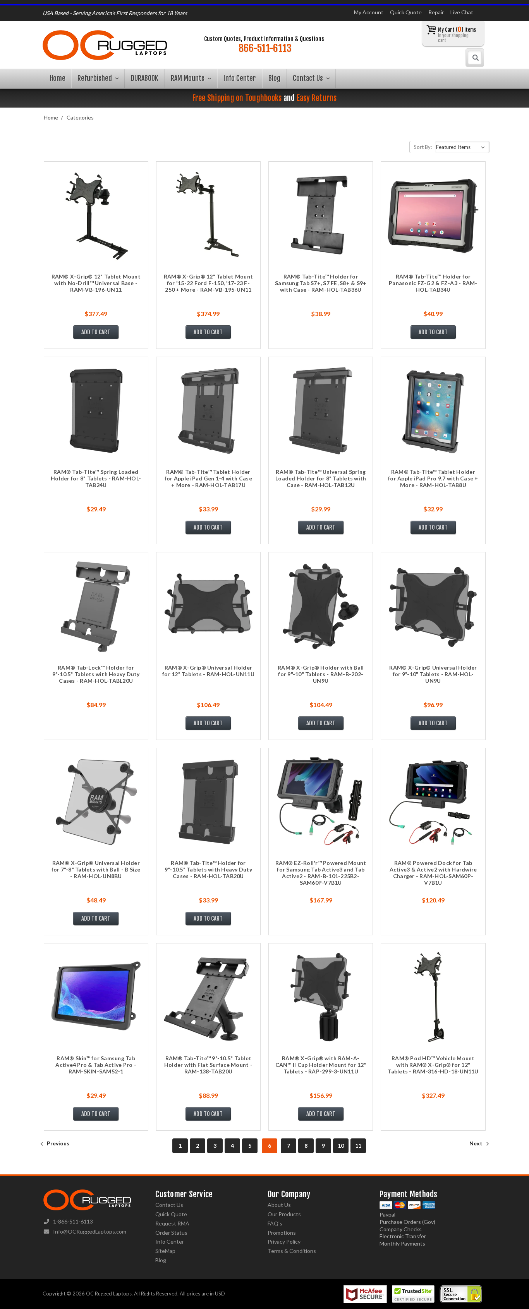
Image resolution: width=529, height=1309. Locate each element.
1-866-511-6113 (73, 1221)
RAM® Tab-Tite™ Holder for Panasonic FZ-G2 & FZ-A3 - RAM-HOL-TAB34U (433, 283)
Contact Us (309, 78)
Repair (436, 12)
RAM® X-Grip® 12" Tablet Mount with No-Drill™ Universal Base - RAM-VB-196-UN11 (96, 283)
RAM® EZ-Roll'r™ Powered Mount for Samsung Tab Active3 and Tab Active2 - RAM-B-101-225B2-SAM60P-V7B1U (320, 873)
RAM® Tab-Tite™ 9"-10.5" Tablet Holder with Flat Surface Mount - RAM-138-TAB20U (208, 1065)
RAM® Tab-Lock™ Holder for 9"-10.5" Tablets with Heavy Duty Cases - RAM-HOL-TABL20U (96, 674)
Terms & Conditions (292, 1250)
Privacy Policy (284, 1241)
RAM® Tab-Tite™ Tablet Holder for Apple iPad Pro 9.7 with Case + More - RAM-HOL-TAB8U (433, 478)
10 (341, 1145)
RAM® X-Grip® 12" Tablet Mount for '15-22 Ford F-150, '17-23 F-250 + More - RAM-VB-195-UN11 (208, 283)
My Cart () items (457, 34)
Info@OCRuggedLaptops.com (89, 1231)
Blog (274, 78)
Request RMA (172, 1223)
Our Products (284, 1214)
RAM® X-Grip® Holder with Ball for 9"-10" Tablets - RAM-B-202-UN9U (321, 674)
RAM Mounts (188, 78)
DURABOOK (144, 78)
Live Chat (461, 12)
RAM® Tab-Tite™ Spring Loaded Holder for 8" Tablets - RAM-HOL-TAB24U (96, 478)
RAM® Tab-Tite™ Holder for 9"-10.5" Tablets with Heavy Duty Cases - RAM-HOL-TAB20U (208, 869)
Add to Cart (95, 332)
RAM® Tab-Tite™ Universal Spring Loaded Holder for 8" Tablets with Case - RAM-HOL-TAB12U (320, 478)
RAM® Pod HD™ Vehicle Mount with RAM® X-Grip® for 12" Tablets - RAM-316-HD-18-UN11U (433, 1065)
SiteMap (165, 1250)
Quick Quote (406, 12)
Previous (57, 1143)
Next (476, 1143)
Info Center (239, 78)
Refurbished (95, 78)
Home (57, 78)
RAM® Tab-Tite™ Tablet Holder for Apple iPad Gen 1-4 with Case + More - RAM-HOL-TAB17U (208, 478)
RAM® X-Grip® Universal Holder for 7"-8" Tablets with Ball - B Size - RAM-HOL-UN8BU (96, 869)
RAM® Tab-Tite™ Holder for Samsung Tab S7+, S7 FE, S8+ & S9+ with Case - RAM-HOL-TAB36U (320, 283)
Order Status (171, 1232)
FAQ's (275, 1223)
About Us (279, 1204)
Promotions (282, 1232)
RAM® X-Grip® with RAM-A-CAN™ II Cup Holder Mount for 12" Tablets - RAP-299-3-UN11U (320, 1065)
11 (358, 1145)
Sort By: (423, 147)
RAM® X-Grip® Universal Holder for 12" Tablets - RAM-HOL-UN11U (208, 670)
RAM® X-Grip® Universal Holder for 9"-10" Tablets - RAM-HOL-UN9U (433, 674)
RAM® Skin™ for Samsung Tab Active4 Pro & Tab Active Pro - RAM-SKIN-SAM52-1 (95, 1065)
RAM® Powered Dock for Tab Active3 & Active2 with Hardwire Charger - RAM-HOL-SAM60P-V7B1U (433, 873)
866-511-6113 (265, 48)
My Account (368, 12)
